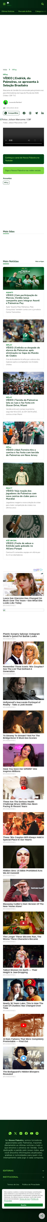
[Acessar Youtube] (31, 1133)
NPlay (14, 70)
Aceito (23, 1205)
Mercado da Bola (24, 11)
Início (5, 70)
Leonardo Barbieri (15, 102)
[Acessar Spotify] (37, 1133)
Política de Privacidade (31, 1184)
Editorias (8, 1170)
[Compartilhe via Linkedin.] (42, 113)
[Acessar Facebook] (26, 1133)
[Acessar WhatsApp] (10, 1133)
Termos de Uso (13, 1184)
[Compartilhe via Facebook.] (24, 113)
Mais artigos (39, 261)
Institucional (10, 1177)
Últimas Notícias (8, 11)
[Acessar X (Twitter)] (15, 1133)
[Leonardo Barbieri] (5, 102)
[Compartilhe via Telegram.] (36, 113)
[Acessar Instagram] (21, 1133)
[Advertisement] (23, 41)
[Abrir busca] (42, 3)
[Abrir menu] (4, 4)
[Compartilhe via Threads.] (30, 113)
